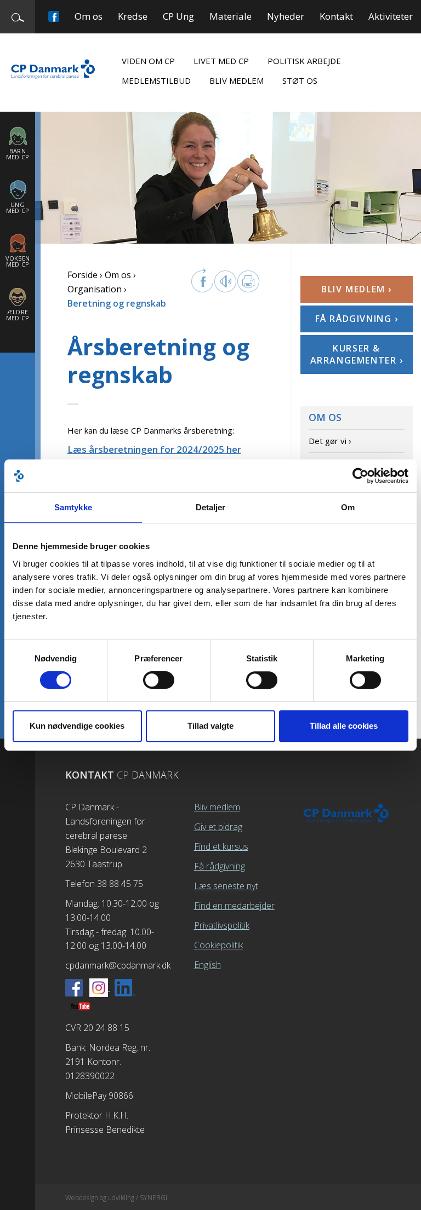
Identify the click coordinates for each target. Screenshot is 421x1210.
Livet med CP (221, 60)
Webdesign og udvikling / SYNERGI (116, 1197)
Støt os (299, 80)
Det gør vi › (330, 440)
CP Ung (178, 16)
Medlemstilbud (156, 80)
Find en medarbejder (234, 906)
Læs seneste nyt (226, 886)
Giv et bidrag (218, 827)
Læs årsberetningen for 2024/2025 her (154, 449)
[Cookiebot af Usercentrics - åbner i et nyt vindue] (360, 476)
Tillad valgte (210, 725)
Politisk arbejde (304, 60)
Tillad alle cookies (344, 725)
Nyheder (285, 16)
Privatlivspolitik (221, 925)
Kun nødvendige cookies (77, 725)
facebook (202, 280)
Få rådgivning (219, 866)
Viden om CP (148, 60)
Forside (82, 275)
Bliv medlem (236, 80)
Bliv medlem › (356, 289)
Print (248, 281)
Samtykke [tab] (73, 507)
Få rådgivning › (357, 319)
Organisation (94, 289)
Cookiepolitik (218, 945)
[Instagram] (99, 987)
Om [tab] (348, 507)
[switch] (158, 680)
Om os (89, 16)
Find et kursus (221, 846)
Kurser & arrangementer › (356, 354)
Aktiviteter (390, 16)
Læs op (225, 281)
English (207, 965)
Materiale (230, 16)
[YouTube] (80, 1006)
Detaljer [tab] (211, 507)
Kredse (132, 16)
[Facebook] (74, 987)
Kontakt (336, 16)
